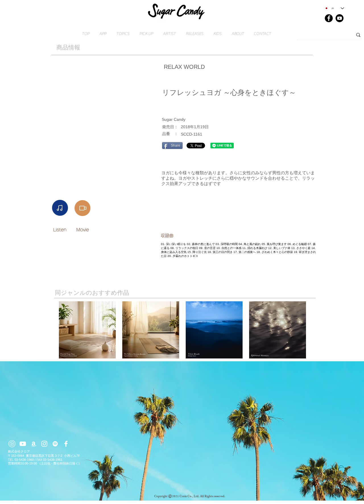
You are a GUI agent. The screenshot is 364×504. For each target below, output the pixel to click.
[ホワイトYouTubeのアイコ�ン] (23, 444)
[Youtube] (340, 18)
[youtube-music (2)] (12, 444)
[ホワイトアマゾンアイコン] (34, 444)
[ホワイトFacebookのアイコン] (66, 444)
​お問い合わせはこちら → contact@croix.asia (40, 501)
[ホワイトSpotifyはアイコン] (55, 444)
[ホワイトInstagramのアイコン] (44, 444)
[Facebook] (329, 18)
